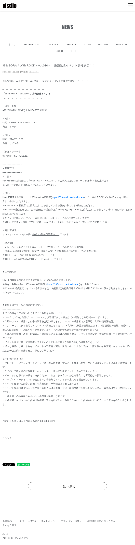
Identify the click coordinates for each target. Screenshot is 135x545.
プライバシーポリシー (72, 521)
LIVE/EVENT (53, 44)
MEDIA (87, 44)
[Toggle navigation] (130, 5)
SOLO (59, 51)
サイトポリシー (49, 521)
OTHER (74, 51)
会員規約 (7, 521)
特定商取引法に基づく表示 (101, 521)
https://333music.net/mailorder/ (68, 197)
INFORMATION (31, 44)
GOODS (71, 44)
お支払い (32, 521)
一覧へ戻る (67, 486)
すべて (11, 44)
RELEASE (103, 44)
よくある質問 (9, 525)
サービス (20, 521)
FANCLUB (121, 44)
